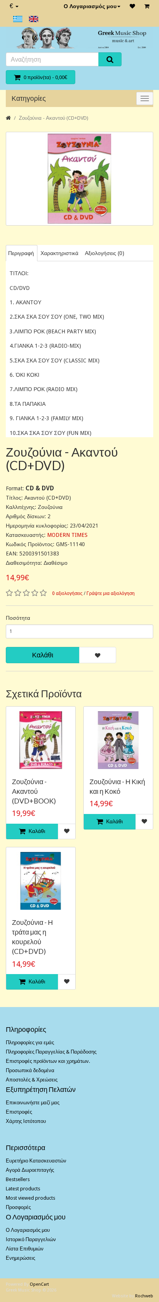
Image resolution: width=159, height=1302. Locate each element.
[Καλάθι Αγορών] (146, 6)
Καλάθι (42, 655)
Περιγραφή (21, 253)
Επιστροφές (19, 1112)
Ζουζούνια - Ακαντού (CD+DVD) (53, 118)
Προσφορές (18, 1207)
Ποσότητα (18, 618)
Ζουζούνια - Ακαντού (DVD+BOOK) (34, 791)
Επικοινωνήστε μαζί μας (32, 1102)
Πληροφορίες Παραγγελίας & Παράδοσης (51, 1052)
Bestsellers (18, 1179)
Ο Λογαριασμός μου (90, 6)
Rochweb (144, 1296)
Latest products (23, 1189)
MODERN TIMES (67, 535)
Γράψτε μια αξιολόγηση (110, 593)
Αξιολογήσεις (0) (104, 253)
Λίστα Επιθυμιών (25, 1249)
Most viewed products (30, 1198)
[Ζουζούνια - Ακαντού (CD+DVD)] (79, 179)
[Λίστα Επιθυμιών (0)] (132, 6)
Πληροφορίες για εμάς (30, 1042)
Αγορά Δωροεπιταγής (30, 1170)
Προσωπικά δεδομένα (30, 1070)
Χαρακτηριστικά (59, 253)
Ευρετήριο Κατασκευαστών (36, 1161)
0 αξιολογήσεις (67, 593)
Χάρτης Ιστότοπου (26, 1121)
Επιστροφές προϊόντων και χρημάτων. (48, 1061)
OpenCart (39, 1284)
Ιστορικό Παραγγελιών (31, 1239)
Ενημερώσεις (20, 1258)
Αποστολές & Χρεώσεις (32, 1080)
